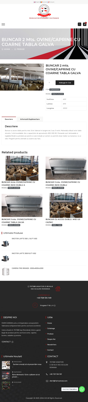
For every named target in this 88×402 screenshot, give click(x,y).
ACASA (6, 49)
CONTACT (6, 342)
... (12, 385)
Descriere (9, 119)
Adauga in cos (65, 83)
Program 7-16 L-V (46, 305)
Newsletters (51, 345)
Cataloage (51, 328)
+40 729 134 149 (56, 374)
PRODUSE (20, 49)
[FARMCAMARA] (44, 11)
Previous (4, 77)
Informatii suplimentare (30, 119)
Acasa (49, 323)
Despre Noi (51, 339)
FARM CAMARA (22, 81)
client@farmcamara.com (58, 381)
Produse (50, 334)
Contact (50, 350)
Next (40, 77)
